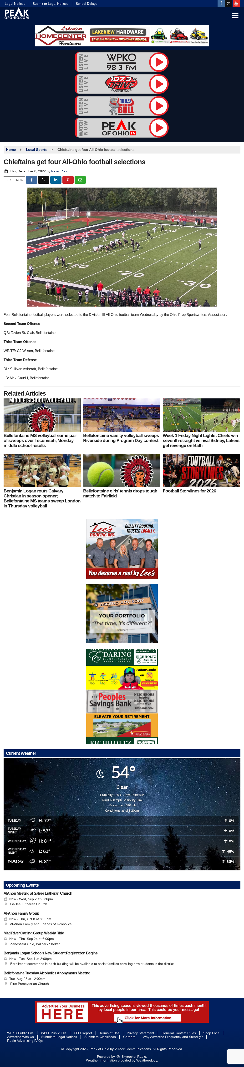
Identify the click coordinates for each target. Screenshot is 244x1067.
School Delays (86, 3)
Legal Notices (15, 3)
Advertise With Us (20, 1037)
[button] (235, 16)
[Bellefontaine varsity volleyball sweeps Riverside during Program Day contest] (121, 415)
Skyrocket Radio (133, 1056)
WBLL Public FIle (53, 1033)
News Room (60, 171)
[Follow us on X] (228, 3)
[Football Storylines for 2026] (201, 470)
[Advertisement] (122, 35)
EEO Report (83, 1033)
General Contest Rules (179, 1033)
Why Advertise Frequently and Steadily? (173, 1037)
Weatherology (146, 1060)
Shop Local (211, 1033)
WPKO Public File (20, 1033)
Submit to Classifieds (100, 1037)
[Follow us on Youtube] (236, 3)
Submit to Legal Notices (50, 3)
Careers (129, 1037)
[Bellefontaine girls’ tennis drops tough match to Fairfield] (121, 470)
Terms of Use (109, 1033)
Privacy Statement (140, 1033)
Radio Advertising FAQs (25, 1040)
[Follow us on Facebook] (221, 3)
